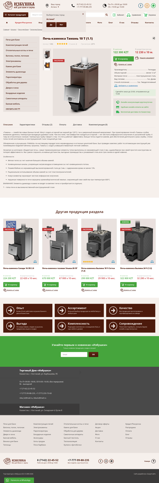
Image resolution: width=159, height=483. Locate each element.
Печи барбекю (40, 445)
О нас (121, 22)
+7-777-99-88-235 (84, 7)
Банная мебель (13, 104)
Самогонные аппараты (16, 98)
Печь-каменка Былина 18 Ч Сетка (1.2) (98, 269)
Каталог (13, 29)
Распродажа (130, 427)
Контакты (149, 22)
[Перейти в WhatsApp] (153, 5)
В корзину (123, 59)
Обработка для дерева (16, 82)
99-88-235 (78, 460)
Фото (99, 22)
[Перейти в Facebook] (140, 5)
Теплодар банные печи (38, 29)
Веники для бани (10, 441)
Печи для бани (23, 29)
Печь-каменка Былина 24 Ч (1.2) (136, 268)
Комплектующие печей (17, 45)
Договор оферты (102, 424)
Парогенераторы (14, 77)
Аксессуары (38, 438)
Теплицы (7, 445)
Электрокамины (13, 61)
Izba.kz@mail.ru (40, 398)
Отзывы (134, 22)
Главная (6, 29)
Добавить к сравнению (128, 86)
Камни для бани (13, 66)
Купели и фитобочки (73, 445)
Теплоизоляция (70, 441)
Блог (111, 22)
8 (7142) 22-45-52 (84, 4)
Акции (41, 22)
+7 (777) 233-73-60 (44, 393)
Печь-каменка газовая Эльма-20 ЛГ (59, 268)
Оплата (87, 22)
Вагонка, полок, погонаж (17, 55)
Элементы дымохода (16, 71)
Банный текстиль (71, 438)
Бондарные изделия (15, 93)
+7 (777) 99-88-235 (27, 393)
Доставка (99, 431)
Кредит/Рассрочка (23, 22)
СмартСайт (151, 474)
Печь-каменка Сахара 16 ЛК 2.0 (18, 268)
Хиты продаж (39, 441)
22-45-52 (47, 460)
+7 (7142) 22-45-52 (27, 388)
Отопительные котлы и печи (19, 50)
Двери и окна (12, 88)
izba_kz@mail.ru (26, 398)
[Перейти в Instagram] (147, 5)
